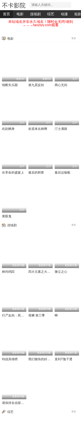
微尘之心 (61, 271)
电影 (20, 14)
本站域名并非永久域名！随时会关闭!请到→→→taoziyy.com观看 (40, 23)
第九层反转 (36, 85)
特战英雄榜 (10, 359)
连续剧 (35, 14)
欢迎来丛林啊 (37, 128)
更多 (74, 38)
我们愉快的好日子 (40, 359)
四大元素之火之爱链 (42, 271)
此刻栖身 (8, 128)
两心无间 (61, 85)
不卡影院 (14, 5)
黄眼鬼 (6, 216)
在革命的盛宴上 (13, 172)
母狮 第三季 (36, 315)
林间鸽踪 (8, 271)
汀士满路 (61, 128)
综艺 (50, 14)
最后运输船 (62, 172)
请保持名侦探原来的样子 (19, 403)
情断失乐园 (10, 85)
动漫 (64, 14)
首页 (6, 14)
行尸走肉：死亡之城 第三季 (21, 315)
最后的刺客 (36, 172)
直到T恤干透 (63, 359)
